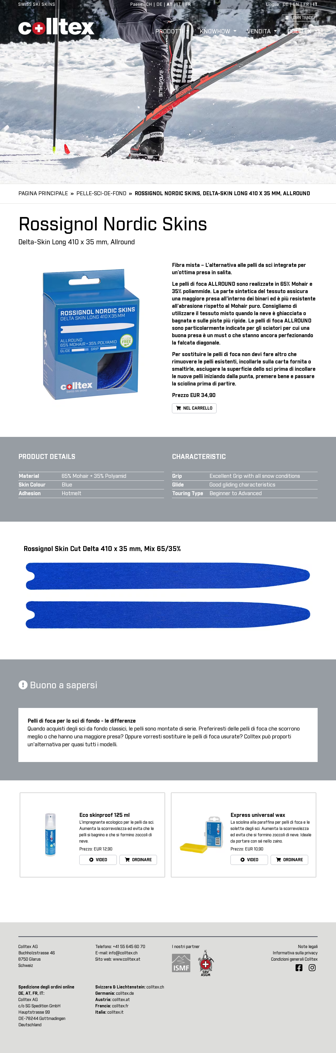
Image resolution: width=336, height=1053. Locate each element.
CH (149, 4)
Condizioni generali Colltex (294, 959)
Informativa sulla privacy (295, 953)
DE (159, 4)
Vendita (259, 32)
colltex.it (115, 1012)
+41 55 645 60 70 (129, 947)
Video (101, 860)
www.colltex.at (126, 959)
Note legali (308, 947)
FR (188, 4)
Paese (136, 4)
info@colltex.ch (123, 953)
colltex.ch (155, 987)
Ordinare (141, 860)
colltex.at (121, 1000)
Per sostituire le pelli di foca (206, 354)
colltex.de (125, 993)
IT (179, 4)
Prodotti (170, 32)
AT (169, 4)
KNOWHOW (216, 32)
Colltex (300, 32)
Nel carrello (197, 408)
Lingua (272, 4)
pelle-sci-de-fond (101, 193)
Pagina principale (43, 193)
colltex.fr (120, 1006)
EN (296, 4)
